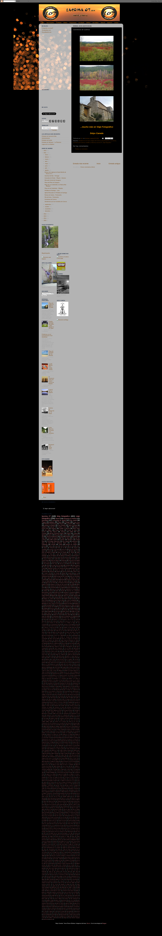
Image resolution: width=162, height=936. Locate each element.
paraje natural (67, 614)
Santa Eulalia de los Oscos (63, 841)
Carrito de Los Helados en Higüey (67, 622)
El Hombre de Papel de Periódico (73, 729)
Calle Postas (53, 697)
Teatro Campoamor (58, 648)
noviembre (48, 208)
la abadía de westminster (56, 892)
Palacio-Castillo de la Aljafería (74, 799)
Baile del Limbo (58, 684)
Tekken (44, 849)
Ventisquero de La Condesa (67, 853)
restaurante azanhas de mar (48, 909)
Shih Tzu (55, 844)
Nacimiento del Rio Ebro (65, 793)
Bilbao (43, 621)
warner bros (45, 919)
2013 (45, 216)
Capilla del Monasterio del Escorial (53, 703)
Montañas (65, 788)
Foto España (81, 22)
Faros (49, 745)
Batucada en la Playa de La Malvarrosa (69, 689)
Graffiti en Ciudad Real (65, 753)
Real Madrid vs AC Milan (67, 833)
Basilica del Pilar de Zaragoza (60, 578)
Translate (54, 130)
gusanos (61, 888)
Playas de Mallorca (55, 560)
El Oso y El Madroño (59, 731)
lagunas (47, 659)
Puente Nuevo (72, 818)
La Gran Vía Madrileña (71, 600)
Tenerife (53, 544)
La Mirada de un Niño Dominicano (54, 770)
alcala (55, 861)
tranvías (51, 590)
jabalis (77, 890)
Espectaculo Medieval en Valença (71, 737)
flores (49, 884)
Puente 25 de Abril (63, 818)
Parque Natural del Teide (47, 641)
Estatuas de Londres (48, 598)
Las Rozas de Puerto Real (70, 777)
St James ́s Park (76, 571)
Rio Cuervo (70, 644)
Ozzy (73, 796)
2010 (45, 150)
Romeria (57, 836)
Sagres (56, 839)
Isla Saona (71, 546)
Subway (43, 845)
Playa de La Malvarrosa (54, 643)
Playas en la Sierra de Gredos (72, 812)
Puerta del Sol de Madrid (74, 560)
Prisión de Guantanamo (53, 818)
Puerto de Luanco (60, 825)
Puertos (74, 606)
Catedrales (45, 544)
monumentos (53, 587)
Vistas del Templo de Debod (56, 649)
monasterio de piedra (60, 660)
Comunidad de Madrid (59, 520)
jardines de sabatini (46, 892)
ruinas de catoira (61, 911)
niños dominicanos (74, 898)
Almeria (44, 619)
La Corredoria (75, 769)
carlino (68, 871)
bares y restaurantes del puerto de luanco (57, 866)
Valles (49, 853)
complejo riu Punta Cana (64, 876)
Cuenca (73, 558)
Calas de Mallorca (47, 558)
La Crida (43, 770)
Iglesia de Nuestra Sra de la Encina (68, 761)
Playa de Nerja (50, 809)
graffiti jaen (62, 613)
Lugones (45, 782)
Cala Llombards (52, 696)
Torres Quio (72, 563)
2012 (45, 214)
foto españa (66, 541)
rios (70, 527)
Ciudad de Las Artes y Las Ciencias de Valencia (58, 568)
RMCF (44, 833)
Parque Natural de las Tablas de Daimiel (70, 605)
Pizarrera (74, 641)
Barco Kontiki (55, 686)
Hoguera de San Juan (73, 756)
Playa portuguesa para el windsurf (71, 810)
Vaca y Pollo (63, 852)
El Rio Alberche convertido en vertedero (51, 430)
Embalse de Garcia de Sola (49, 136)
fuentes (49, 885)
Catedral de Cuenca (50, 715)
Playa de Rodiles (58, 809)
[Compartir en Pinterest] (112, 138)
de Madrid (49, 611)
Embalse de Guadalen (66, 732)
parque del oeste (58, 574)
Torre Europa (56, 573)
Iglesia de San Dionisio (54, 763)
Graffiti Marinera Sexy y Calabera (50, 751)
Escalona (68, 735)
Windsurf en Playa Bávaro (69, 858)
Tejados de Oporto (76, 847)
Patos (67, 804)
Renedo (43, 834)
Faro (47, 630)
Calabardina (48, 621)
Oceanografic (44, 638)
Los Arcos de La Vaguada (58, 635)
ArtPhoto (88, 22)
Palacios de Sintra (52, 801)
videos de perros (55, 617)
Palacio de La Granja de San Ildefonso (50, 640)
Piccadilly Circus (67, 641)
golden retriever (66, 611)
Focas (64, 745)
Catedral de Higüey (64, 558)
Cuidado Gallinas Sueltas (47, 721)
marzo (47, 159)
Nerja (52, 794)
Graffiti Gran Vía (54, 750)
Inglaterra (44, 527)
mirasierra (76, 895)
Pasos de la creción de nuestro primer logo (55, 804)
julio (46, 168)
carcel (63, 871)
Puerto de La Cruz (51, 825)
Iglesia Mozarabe (74, 759)
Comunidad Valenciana (53, 541)
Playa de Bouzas (45, 807)
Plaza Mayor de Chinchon (47, 814)
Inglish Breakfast (57, 766)
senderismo (75, 665)
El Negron (51, 731)
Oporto (50, 535)
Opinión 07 (109, 22)
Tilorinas (59, 849)
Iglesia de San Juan (46, 764)
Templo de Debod (76, 562)
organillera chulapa (50, 900)
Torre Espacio (46, 563)
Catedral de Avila (45, 625)
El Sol (66, 731)
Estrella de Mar (67, 742)
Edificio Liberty (46, 726)
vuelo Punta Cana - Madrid (67, 617)
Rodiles (51, 836)
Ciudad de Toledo (54, 718)
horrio (77, 888)
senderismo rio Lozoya (75, 912)
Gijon (43, 538)
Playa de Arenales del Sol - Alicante (51, 353)
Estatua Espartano (67, 629)
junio (46, 165)
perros (43, 546)
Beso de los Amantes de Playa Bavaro (54, 691)
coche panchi (49, 876)
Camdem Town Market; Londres (48, 700)
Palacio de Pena (51, 799)
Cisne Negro (46, 718)
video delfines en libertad (52, 917)
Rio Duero (50, 557)
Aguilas (57, 590)
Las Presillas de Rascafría (63, 582)
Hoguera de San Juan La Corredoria (49, 758)
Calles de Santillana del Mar (54, 699)
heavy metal (71, 888)
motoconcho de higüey (65, 896)
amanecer (76, 608)
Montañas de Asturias (73, 788)
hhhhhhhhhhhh (46, 138)
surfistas (45, 590)
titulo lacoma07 (63, 914)
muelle (51, 898)
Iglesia (43, 535)
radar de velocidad (67, 908)
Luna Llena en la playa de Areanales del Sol (65, 782)
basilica (61, 651)
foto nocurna (55, 884)
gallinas (54, 885)
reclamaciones (75, 908)
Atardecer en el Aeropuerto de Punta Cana (51, 676)
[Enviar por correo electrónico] (106, 138)
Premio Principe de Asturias (52, 817)
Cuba (56, 719)
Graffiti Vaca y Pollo (74, 751)
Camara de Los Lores (69, 621)
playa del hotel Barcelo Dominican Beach (54, 542)
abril (46, 161)
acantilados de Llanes (58, 860)
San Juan (61, 839)
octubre (47, 206)
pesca (65, 574)
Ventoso (76, 853)
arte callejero (48, 530)
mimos (71, 895)
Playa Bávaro (53, 531)
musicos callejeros (58, 898)
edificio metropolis (50, 879)
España (75, 536)
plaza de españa (55, 664)
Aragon (56, 546)
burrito (60, 868)
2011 (45, 152)
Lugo (72, 635)
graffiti (71, 531)
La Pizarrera (65, 770)
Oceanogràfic (49, 605)
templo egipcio (47, 578)
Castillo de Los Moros (47, 597)
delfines (49, 877)
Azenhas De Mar (45, 684)
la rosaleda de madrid (51, 893)
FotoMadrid (58, 22)
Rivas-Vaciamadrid (45, 646)
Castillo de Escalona (68, 711)
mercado (76, 659)
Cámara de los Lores (73, 721)
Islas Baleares (61, 555)
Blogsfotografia (46, 253)
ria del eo (67, 664)
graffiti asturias (61, 656)
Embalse (68, 536)
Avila (61, 536)
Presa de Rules (63, 817)
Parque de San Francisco (49, 802)
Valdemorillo (75, 648)
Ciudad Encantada (54, 625)
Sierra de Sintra (61, 562)
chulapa (71, 874)
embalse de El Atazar (46, 882)
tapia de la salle (45, 667)
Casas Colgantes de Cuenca (56, 710)
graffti (56, 888)
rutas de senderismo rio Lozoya (69, 589)
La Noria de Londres (71, 633)
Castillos (56, 558)
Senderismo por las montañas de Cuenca (56, 201)
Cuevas (66, 719)
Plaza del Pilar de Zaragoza (52, 182)
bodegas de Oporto (74, 651)
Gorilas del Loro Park (60, 630)
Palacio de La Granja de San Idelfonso (69, 638)
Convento (78, 718)
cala (69, 868)
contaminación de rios (75, 876)
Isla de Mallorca (52, 555)
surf (79, 589)
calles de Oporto (70, 869)
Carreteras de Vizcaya (46, 708)
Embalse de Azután (47, 140)
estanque (63, 531)
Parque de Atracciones (75, 801)
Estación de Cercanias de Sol (49, 740)
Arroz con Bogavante (65, 673)
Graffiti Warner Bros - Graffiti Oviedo (51, 366)
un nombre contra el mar (73, 914)
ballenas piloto (50, 865)
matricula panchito (45, 895)
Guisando (59, 756)
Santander (53, 562)
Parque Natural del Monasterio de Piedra (69, 640)
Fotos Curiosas (73, 22)
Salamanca (52, 571)
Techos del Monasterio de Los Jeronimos (52, 847)
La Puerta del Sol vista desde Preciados (64, 772)
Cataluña (57, 579)
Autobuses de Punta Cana (48, 681)
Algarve (43, 551)
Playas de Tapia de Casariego (58, 812)
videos (60, 917)
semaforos (55, 912)
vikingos (65, 917)
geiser (66, 885)
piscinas (52, 903)
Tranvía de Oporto (59, 850)
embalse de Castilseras (60, 654)
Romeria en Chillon (65, 836)
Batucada (57, 689)
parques (51, 522)
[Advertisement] (96, 157)
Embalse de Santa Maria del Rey (71, 627)
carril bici (71, 873)
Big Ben (53, 595)
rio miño (72, 664)
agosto (47, 170)
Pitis (58, 806)
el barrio (65, 535)
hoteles (43, 890)
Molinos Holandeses (51, 786)
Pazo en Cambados (51, 806)
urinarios (43, 916)
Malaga (49, 783)
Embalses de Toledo (52, 735)
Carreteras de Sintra (53, 622)
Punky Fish (77, 831)
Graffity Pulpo (63, 755)
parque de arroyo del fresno (66, 662)
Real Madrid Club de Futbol (54, 833)
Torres (60, 608)
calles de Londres (60, 869)
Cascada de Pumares (68, 710)
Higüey (72, 551)
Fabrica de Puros (51, 743)
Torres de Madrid (49, 850)
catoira (64, 652)
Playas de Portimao (46, 812)
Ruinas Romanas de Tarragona (54, 837)
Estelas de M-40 (58, 742)
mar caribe (75, 893)
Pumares (71, 831)
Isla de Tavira (65, 766)
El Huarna (45, 731)
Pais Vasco (56, 605)
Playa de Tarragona (57, 810)
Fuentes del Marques (70, 748)
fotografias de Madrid (70, 518)
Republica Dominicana (50, 523)
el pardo (57, 554)
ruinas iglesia (69, 911)
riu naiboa (50, 911)
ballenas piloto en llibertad (60, 865)
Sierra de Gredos (66, 571)
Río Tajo (72, 646)
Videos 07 (103, 22)
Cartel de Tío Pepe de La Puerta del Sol (70, 708)
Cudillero (61, 719)
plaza (74, 614)
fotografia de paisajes (65, 884)
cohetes (55, 876)
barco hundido (71, 865)
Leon (61, 601)
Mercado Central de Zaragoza (53, 180)
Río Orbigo (66, 646)
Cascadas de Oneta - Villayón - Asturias (55, 178)
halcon (66, 888)
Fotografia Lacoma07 (47, 28)
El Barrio (65, 22)
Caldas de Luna (45, 697)
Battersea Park (74, 578)
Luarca (78, 780)
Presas (69, 606)
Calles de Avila (61, 697)
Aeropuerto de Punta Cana (51, 446)
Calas (78, 557)
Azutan (52, 684)
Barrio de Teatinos (51, 688)
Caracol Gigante (71, 703)
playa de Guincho (60, 903)
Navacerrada (75, 637)
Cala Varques (68, 696)
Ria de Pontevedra (62, 834)
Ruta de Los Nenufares (67, 837)
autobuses (53, 863)
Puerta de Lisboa (45, 823)
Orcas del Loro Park (55, 796)
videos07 (52, 527)
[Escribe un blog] (107, 138)
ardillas (60, 861)
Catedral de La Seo (74, 715)
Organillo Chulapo (66, 796)
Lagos (56, 601)
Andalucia (50, 546)
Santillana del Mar (47, 842)
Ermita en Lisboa (61, 735)
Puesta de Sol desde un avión (54, 644)
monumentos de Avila (46, 896)
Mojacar (76, 635)
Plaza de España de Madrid (48, 552)
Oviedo (50, 570)
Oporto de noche (71, 794)
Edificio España (61, 724)
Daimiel (62, 579)
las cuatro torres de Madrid (57, 565)
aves (74, 863)
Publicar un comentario (81, 149)
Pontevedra (52, 547)
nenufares (66, 898)
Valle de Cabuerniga (72, 852)
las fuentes (53, 659)
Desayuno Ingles (76, 723)
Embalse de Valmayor (46, 629)
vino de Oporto (58, 667)
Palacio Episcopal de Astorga (53, 798)
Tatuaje (63, 845)
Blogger (104, 923)
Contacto (116, 22)
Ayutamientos (75, 683)
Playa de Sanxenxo (47, 810)
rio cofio (44, 911)
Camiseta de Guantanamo (62, 700)
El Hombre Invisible (60, 729)
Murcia (45, 570)
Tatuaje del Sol (70, 845)
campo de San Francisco (54, 871)
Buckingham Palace (66, 554)
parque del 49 (77, 662)
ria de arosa (63, 909)
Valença (43, 649)
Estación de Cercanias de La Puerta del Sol (70, 739)
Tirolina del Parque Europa (68, 849)
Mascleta (76, 783)
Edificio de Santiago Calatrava (57, 726)
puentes (62, 539)
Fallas (74, 629)
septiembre (48, 204)
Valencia (69, 547)
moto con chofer (55, 896)
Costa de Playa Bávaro (48, 719)
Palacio (45, 547)
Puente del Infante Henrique (74, 820)
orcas (43, 900)
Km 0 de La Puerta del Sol (67, 767)
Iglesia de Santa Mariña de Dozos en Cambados (62, 764)
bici (77, 866)
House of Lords (66, 759)
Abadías (45, 668)
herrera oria (64, 549)
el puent (51, 654)
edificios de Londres (60, 879)
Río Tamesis (72, 552)
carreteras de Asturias (62, 873)
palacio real (57, 900)
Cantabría (44, 579)
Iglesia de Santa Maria (57, 632)
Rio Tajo (75, 834)
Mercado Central (59, 785)
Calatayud (61, 621)
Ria (79, 606)
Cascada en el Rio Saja (68, 624)
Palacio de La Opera (65, 798)
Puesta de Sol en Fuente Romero (60, 826)
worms (51, 919)
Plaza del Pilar (72, 643)
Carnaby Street (64, 705)
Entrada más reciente (81, 163)
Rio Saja (69, 834)
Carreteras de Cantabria (47, 707)
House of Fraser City (73, 758)
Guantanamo (52, 756)
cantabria (73, 557)
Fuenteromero (58, 598)
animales (65, 609)
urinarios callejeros (51, 916)
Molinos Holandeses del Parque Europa (65, 786)
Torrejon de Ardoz (72, 530)
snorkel (53, 914)
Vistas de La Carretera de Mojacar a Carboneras (61, 855)
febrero (47, 157)
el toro (66, 881)
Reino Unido (76, 528)
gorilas (55, 656)
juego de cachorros (71, 613)
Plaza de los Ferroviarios (47, 815)
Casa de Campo (45, 710)
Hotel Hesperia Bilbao (63, 758)
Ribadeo (64, 644)
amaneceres (58, 609)
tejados (51, 667)
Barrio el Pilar (60, 688)
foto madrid (73, 520)
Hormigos (49, 632)
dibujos (43, 879)
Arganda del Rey (55, 673)
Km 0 (59, 767)
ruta (74, 911)
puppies (62, 664)
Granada (73, 598)
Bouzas (70, 691)
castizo (48, 874)
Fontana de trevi (49, 747)
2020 (45, 220)
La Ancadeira (55, 769)
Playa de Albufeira (64, 806)
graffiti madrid (53, 539)
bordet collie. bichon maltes (51, 868)
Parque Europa (59, 530)
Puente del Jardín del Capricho (50, 822)
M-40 (77, 782)
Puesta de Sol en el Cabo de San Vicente (56, 829)
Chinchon (78, 716)
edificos (78, 584)
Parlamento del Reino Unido (63, 801)
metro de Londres (64, 895)
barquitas (69, 866)
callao (49, 652)
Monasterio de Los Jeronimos (71, 601)
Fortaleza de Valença (59, 747)
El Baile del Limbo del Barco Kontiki (66, 727)
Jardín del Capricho (53, 538)
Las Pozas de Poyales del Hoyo (55, 777)
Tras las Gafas (68, 850)
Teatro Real (77, 845)
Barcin (88, 923)
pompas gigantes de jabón (62, 906)
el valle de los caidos (73, 881)
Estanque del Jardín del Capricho (60, 581)
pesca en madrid (46, 664)
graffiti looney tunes (55, 887)
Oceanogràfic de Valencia (60, 794)
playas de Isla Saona (73, 549)
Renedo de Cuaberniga (51, 834)
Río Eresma (44, 839)
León (77, 551)
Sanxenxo (55, 842)
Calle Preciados (64, 546)
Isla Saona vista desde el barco (71, 632)
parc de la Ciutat (72, 900)
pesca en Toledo (65, 901)
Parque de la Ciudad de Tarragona (64, 802)
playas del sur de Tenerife (58, 904)
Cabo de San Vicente (74, 694)
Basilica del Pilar (67, 688)
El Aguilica (48, 727)
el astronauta (74, 879)
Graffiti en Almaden (54, 753)
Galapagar (44, 555)
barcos (43, 611)
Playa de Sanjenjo (76, 809)
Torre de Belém (68, 648)
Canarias (49, 551)
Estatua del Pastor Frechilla (47, 742)
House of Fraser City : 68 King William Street (51, 759)
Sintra (68, 562)
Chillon (72, 716)
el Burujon (68, 879)
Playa (59, 522)
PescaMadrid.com (46, 32)
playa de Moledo (69, 903)
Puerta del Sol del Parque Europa (58, 823)
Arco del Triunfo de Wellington (72, 672)
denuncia (64, 877)
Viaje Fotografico (50, 22)
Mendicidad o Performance (47, 785)
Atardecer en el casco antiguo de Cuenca (90, 140)
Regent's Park (45, 584)
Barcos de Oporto (71, 686)
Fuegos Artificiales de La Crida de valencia (55, 748)
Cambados (75, 595)
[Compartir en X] (109, 138)
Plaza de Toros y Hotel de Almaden (70, 814)
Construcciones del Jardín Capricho (72, 625)
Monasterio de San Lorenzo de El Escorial (52, 603)
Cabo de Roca (65, 694)
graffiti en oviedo (50, 657)
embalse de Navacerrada (72, 654)
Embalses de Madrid (57, 629)
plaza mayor (46, 566)
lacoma (44, 531)
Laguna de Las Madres (48, 144)
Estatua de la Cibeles (74, 740)
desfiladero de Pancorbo (73, 877)
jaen (47, 587)
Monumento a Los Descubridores (49, 790)
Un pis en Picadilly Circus (54, 852)
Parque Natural (74, 582)
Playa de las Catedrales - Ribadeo (54, 188)
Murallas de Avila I (65, 790)
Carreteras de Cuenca (79, 142)
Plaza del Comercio (58, 815)
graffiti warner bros (68, 657)
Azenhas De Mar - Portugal (52, 175)
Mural (58, 790)
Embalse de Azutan (46, 732)
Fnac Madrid (58, 745)
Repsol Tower (46, 562)
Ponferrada (63, 560)
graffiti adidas (72, 885)
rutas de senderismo (51, 536)
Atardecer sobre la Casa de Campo (70, 619)
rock (55, 911)
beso (74, 866)
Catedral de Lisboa (54, 716)
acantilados (44, 549)
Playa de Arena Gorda (73, 806)
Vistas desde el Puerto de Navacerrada (54, 857)
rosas (77, 664)
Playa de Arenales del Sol (49, 606)
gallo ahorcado (61, 885)
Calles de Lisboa (67, 595)
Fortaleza (52, 630)
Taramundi (50, 648)
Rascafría (57, 535)
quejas (60, 908)
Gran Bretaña (61, 525)
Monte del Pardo (68, 603)
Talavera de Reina (51, 845)
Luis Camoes (51, 782)
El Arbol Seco (54, 727)
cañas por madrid (71, 652)
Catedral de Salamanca (65, 716)
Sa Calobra (50, 839)
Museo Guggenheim (46, 791)
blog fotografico (105, 140)
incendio (75, 657)
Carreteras (113, 140)
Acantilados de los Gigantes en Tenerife (56, 668)
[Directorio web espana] (48, 259)
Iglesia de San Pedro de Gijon (57, 600)
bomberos (44, 652)
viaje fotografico (107, 142)
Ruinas (73, 836)
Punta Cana (76, 522)
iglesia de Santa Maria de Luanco (54, 890)
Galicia (68, 533)
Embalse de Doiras (56, 732)
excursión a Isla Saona (54, 549)
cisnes (43, 876)
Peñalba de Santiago (57, 641)
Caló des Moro (75, 699)
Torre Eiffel (71, 584)
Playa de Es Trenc (65, 807)
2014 (45, 218)
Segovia (58, 571)
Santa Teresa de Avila (75, 841)
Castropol (56, 597)
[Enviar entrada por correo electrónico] (103, 138)
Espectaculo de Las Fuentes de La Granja (51, 739)
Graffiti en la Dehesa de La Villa (61, 551)
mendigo (53, 895)
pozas (53, 566)
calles (48, 565)
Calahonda (55, 621)
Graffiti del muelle (45, 753)
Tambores (58, 845)
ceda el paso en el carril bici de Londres (60, 874)
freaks (73, 884)
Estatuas (78, 597)
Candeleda (70, 702)
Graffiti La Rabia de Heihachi (65, 750)
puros (46, 908)
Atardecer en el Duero (66, 676)
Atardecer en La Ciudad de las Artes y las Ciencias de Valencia (65, 675)
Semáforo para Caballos (64, 842)
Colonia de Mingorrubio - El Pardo (51, 410)
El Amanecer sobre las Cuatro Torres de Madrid (51, 380)
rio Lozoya (74, 542)
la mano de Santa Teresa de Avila (70, 892)
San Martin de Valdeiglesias (70, 839)
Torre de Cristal (63, 563)
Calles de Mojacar (70, 697)
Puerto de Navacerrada (70, 825)
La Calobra (62, 769)
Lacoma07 (69, 523)
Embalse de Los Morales (67, 734)
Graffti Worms (45, 756)
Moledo (43, 786)
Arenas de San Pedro (46, 673)
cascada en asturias (56, 652)
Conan (61, 625)
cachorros (67, 557)
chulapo (76, 874)
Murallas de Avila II (74, 790)
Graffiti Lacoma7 (76, 750)
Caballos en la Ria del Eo (47, 694)
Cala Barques (44, 696)
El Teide (60, 627)
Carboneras (56, 705)
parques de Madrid (49, 525)
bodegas (66, 651)
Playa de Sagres (67, 809)
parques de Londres (71, 544)
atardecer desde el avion (52, 651)
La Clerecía (68, 769)
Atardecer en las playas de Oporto (56, 680)
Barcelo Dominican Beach (57, 533)
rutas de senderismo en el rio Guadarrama (50, 665)
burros (65, 868)
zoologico (64, 667)
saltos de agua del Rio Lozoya (61, 576)
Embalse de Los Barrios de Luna (53, 734)
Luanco (67, 635)
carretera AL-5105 (52, 873)
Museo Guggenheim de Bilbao (58, 791)
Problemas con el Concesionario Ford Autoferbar (47, 336)
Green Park (72, 581)
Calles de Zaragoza (66, 699)
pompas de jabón (51, 906)
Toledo (60, 544)
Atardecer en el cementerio (60, 678)
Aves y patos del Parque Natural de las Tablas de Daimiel (68, 681)
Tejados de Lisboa (66, 847)
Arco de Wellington (60, 672)
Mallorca (69, 555)
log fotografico (61, 893)
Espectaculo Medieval (57, 737)
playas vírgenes (76, 565)
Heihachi (65, 756)
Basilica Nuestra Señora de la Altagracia (59, 594)
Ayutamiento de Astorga (53, 683)
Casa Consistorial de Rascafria (54, 624)
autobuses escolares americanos (64, 863)
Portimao (66, 815)
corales (44, 877)
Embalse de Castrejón (73, 731)
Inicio (98, 163)
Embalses (71, 597)
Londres (77, 523)
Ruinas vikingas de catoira (56, 646)
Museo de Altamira (70, 791)
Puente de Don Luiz (52, 820)
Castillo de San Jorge (56, 713)
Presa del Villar (71, 817)
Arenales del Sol (58, 592)
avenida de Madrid (73, 609)
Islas (71, 766)
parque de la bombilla (47, 574)
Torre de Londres (54, 608)
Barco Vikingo (63, 686)
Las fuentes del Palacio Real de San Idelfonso (57, 778)
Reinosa (76, 833)
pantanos (44, 662)
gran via (76, 573)
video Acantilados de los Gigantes (64, 916)
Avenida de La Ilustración (69, 592)
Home (43, 22)
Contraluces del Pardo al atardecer (66, 718)
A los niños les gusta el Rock (74, 667)
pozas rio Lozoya (56, 589)
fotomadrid (45, 520)
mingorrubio (48, 614)
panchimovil (64, 900)
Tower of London (68, 608)
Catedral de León (45, 716)
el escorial (45, 586)
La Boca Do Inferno (51, 633)
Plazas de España (62, 552)
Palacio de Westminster (61, 799)
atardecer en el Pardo (67, 861)
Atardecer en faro (57, 619)
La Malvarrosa (61, 633)
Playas (44, 522)
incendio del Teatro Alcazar (68, 890)
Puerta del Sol (61, 547)
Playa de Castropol (55, 807)
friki (51, 656)
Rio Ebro (76, 644)
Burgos (60, 692)
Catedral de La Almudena (62, 715)
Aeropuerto (77, 617)
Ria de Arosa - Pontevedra (52, 197)
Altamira (52, 672)
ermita (54, 882)
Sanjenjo (54, 841)
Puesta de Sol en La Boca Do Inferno (53, 828)
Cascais (76, 624)
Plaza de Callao (64, 643)
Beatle (43, 691)
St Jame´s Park (47, 573)
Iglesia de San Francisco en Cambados (69, 763)
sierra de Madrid (46, 914)
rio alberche (71, 574)
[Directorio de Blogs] (62, 319)
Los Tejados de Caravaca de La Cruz (67, 780)
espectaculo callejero (70, 882)
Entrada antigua (114, 163)
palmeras (74, 541)
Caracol (64, 703)
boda (43, 868)
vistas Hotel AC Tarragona (74, 917)
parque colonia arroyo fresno (53, 662)
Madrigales (44, 783)
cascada (70, 573)
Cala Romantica (60, 696)
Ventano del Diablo (56, 853)
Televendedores (52, 849)
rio (70, 535)
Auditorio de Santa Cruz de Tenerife (72, 680)
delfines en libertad (57, 877)
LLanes (43, 633)
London (78, 546)
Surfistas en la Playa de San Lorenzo (58, 584)
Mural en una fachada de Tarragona (61, 637)
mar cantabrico (69, 659)
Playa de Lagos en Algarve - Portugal (51, 305)
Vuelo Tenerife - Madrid (57, 858)
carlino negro (75, 871)
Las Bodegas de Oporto (51, 775)
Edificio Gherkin (76, 724)
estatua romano (45, 656)
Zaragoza (75, 547)
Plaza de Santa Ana (61, 606)
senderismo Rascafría (64, 912)
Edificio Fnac (68, 724)
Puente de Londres (59, 570)
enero (46, 154)
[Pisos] (44, 497)
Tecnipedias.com (46, 30)
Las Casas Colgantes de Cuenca (65, 775)
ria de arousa (70, 909)
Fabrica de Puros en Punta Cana (64, 743)
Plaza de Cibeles (58, 814)
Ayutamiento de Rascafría (65, 683)
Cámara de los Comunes (60, 721)
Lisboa (75, 533)
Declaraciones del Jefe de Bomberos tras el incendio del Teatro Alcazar (56, 723)
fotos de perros (56, 611)
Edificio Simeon (63, 597)
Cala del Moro (75, 696)
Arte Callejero (96, 22)
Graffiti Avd (66, 598)
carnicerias (44, 873)
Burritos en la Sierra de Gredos (71, 692)
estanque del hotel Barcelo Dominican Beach (60, 586)
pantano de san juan (74, 660)
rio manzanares (55, 616)
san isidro (50, 912)
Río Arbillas (76, 837)
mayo (46, 163)
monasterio (68, 565)
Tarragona (45, 608)
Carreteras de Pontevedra (72, 707)
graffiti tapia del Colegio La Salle (68, 887)
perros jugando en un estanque (53, 901)
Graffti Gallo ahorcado (73, 755)
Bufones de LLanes (53, 692)
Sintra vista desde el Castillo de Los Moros (68, 844)
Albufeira (60, 670)
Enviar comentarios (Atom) (88, 167)
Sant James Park (59, 557)
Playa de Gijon (65, 538)
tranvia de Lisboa (46, 617)
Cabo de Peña (57, 694)
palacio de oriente (57, 614)
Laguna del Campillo (62, 774)
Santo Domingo (73, 525)
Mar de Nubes (56, 783)
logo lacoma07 (61, 659)
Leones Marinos (71, 778)
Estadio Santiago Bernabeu (62, 740)
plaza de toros (68, 904)
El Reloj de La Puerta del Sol (49, 627)
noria (67, 660)
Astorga (50, 619)
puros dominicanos (53, 908)
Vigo (48, 649)
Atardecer (70, 539)
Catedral (76, 554)
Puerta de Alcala (62, 822)
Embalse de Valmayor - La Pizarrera (51, 142)
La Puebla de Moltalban (50, 772)
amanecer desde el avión (48, 609)
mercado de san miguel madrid (48, 660)
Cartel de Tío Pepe (56, 708)
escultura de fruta (60, 882)
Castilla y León (62, 527)
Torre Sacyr (54, 563)
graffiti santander (58, 657)
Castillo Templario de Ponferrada (54, 711)
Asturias (61, 523)
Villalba (43, 855)
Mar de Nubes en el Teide (66, 783)
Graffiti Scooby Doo (64, 751)
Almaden (59, 566)
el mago (61, 881)
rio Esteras (77, 909)
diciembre (48, 211)
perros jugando (61, 587)
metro (57, 895)
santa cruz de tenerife (75, 576)
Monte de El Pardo (46, 637)
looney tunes (68, 893)
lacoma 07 (99, 142)
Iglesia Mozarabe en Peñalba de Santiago (56, 192)
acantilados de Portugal (69, 860)
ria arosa (57, 909)
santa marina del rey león (66, 665)
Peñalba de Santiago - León (52, 190)
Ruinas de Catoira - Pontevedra (53, 195)
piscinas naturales (71, 587)
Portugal (67, 522)
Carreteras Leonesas (73, 705)
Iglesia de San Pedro (50, 582)
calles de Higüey (50, 869)
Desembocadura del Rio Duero (49, 724)
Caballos (59, 595)
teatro (57, 914)
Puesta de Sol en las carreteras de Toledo (59, 831)
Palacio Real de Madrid (54, 638)
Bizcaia (65, 691)
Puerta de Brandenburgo (73, 822)
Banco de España (67, 684)
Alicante (63, 590)
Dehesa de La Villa (75, 568)
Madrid (58, 518)
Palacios (45, 801)
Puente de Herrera (62, 820)
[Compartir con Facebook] (110, 138)
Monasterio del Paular (56, 788)
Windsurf (64, 573)
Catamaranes (66, 713)
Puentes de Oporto (71, 570)
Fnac (53, 745)
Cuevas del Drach (74, 719)
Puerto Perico (70, 823)
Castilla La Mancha (91, 142)
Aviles (44, 683)
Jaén (56, 767)
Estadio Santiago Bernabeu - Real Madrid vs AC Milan (51, 325)
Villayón (47, 855)
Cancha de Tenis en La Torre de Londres (57, 702)
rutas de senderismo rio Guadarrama (69, 616)
